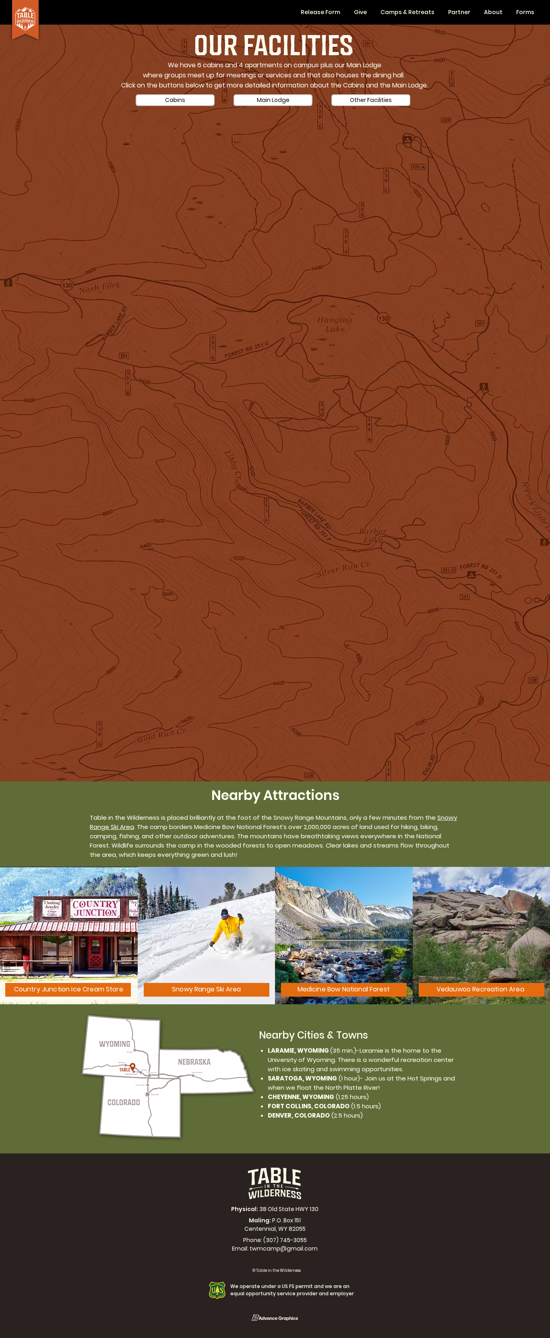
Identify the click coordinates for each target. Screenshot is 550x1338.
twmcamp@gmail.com (284, 1249)
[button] (459, 12)
